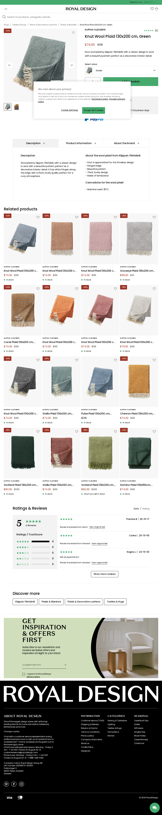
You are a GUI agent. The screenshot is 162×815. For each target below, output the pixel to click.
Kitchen (111, 736)
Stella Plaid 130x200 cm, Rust (57, 485)
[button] (152, 8)
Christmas (139, 743)
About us (85, 743)
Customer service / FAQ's (92, 721)
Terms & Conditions (90, 732)
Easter (137, 724)
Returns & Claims (89, 728)
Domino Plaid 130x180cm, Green (135, 485)
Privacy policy (87, 736)
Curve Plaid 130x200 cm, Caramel (19, 342)
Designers (85, 751)
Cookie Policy (87, 747)
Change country (11, 731)
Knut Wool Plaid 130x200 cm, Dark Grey (21, 413)
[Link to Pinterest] (6, 783)
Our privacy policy (99, 99)
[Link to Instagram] (21, 783)
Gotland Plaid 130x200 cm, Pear (97, 485)
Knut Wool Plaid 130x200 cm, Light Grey (137, 342)
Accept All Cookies (93, 110)
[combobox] (121, 70)
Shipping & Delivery (90, 724)
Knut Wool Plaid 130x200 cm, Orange (60, 342)
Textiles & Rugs (115, 728)
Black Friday (140, 736)
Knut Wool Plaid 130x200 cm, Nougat (60, 271)
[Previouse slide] (9, 65)
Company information (91, 740)
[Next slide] (71, 65)
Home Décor (113, 732)
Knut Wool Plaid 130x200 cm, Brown (99, 342)
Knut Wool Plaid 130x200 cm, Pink (99, 271)
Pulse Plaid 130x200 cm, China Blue (95, 413)
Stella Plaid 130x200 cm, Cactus (57, 413)
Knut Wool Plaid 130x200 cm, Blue (21, 271)
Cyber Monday (141, 740)
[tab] (35, 143)
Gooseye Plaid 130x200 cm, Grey (137, 271)
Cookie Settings (69, 110)
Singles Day (139, 732)
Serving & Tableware (117, 721)
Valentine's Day (141, 721)
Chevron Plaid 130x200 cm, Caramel (136, 413)
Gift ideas (138, 728)
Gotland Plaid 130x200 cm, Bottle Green (20, 485)
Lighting (111, 724)
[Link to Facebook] (13, 783)
